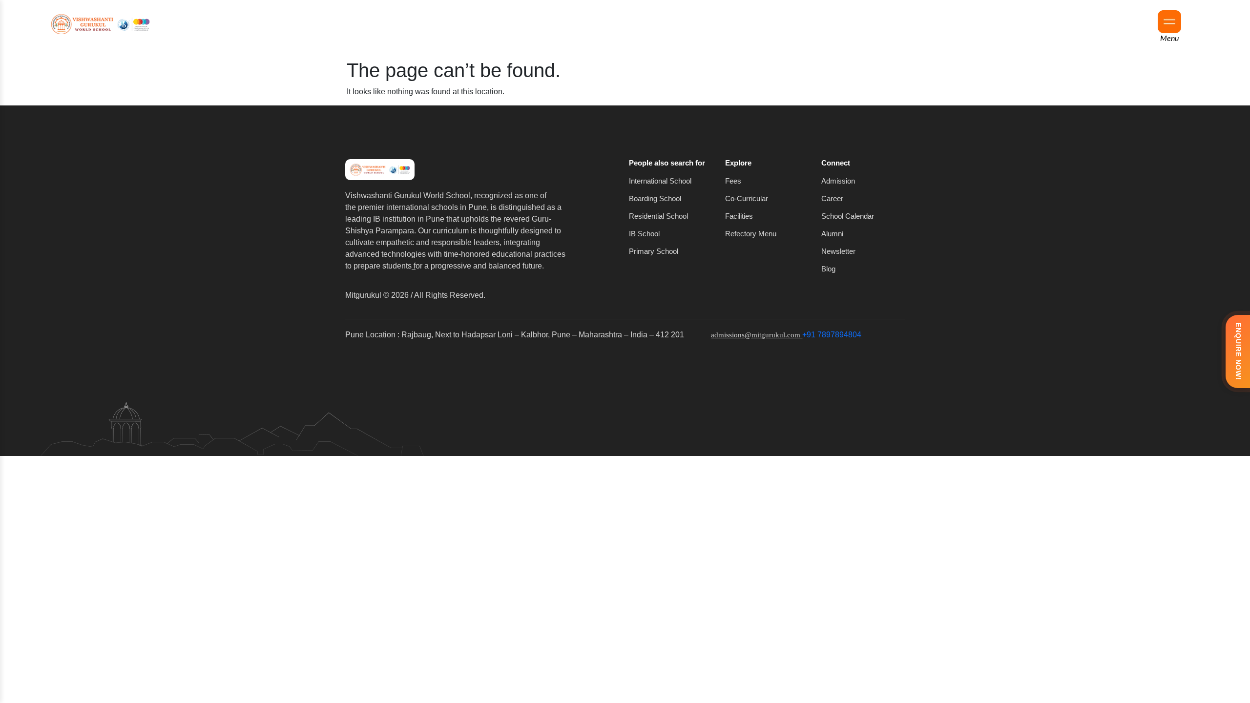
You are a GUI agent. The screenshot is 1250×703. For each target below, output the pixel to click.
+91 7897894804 (831, 335)
